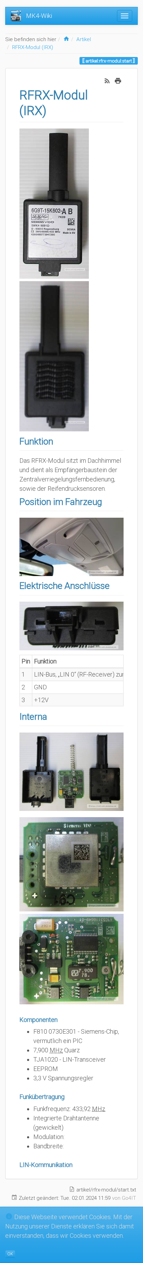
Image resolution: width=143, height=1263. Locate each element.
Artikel (83, 39)
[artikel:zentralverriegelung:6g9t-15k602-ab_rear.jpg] (54, 356)
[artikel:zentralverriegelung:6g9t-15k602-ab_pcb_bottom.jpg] (71, 863)
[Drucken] (118, 80)
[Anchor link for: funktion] (57, 440)
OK (10, 1254)
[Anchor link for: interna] (51, 715)
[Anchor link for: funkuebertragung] (68, 1096)
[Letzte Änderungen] (107, 80)
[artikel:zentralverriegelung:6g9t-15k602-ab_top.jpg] (54, 203)
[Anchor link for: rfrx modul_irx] (53, 109)
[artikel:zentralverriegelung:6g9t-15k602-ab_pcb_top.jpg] (71, 958)
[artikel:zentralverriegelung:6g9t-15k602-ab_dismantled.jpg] (71, 771)
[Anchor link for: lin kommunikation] (76, 1164)
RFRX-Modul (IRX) (32, 47)
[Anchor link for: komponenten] (61, 1019)
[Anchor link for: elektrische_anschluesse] (114, 585)
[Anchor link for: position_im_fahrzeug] (106, 501)
